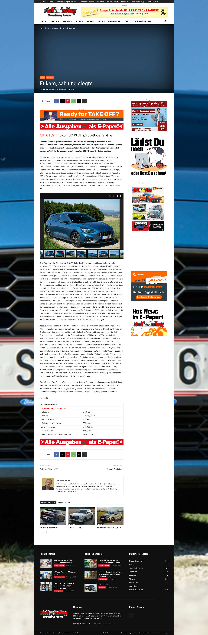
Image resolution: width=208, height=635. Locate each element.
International (103, 579)
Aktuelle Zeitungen (152, 2)
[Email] (79, 101)
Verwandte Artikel (48, 502)
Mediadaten (100, 2)
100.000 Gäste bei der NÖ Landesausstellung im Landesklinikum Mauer (64, 585)
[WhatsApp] (73, 101)
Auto (100, 21)
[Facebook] (56, 101)
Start (41, 28)
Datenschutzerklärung (137, 2)
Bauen (90, 21)
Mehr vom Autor (64, 502)
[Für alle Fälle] (90, 588)
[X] (62, 101)
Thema (78, 21)
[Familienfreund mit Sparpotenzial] (110, 516)
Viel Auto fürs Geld (75, 527)
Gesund (66, 21)
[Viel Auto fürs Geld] (81, 516)
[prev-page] (41, 532)
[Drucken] (84, 101)
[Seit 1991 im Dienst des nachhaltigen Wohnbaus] (46, 563)
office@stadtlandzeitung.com (102, 623)
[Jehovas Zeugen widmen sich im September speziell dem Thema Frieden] (90, 575)
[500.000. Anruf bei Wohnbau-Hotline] (46, 575)
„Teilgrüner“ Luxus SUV (49, 469)
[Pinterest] (67, 101)
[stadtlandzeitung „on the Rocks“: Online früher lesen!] (90, 563)
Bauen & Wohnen (59, 565)
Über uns (109, 2)
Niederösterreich (104, 565)
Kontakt (116, 2)
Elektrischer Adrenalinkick (49, 527)
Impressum (124, 2)
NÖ (42, 21)
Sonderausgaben (143, 21)
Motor (47, 28)
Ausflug (53, 21)
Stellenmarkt (114, 21)
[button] (165, 22)
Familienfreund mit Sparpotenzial (109, 527)
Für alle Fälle (103, 585)
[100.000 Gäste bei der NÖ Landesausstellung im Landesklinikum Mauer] (46, 586)
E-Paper (128, 21)
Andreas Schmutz (48, 89)
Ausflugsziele (58, 591)
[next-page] (45, 532)
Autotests (55, 28)
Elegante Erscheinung (115, 469)
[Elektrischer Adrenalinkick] (53, 516)
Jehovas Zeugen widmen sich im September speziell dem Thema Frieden (110, 574)
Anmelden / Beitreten (87, 2)
